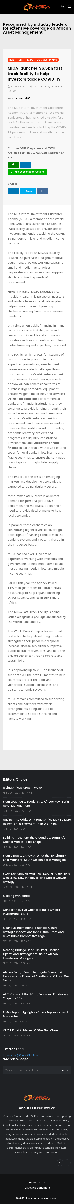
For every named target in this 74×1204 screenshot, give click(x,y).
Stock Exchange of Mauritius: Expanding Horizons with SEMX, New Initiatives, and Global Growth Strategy (36, 878)
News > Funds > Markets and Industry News (33, 60)
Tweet (29, 191)
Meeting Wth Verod (16, 896)
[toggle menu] (5, 6)
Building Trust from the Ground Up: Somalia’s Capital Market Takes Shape (34, 839)
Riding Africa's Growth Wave (22, 787)
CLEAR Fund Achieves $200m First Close (30, 1030)
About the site (37, 1182)
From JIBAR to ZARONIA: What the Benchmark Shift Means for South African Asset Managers (34, 858)
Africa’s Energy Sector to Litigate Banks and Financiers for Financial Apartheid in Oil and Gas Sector (36, 976)
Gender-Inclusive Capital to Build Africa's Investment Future (31, 912)
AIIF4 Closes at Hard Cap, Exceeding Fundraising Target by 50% (36, 996)
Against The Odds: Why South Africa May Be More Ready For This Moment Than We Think (37, 821)
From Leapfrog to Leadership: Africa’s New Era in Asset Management (36, 803)
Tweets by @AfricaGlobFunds (22, 1055)
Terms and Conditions (37, 1188)
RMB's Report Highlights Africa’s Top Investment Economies (35, 1014)
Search (63, 1070)
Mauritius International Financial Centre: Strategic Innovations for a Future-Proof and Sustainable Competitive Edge (33, 932)
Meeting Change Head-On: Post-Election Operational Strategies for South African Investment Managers (31, 954)
